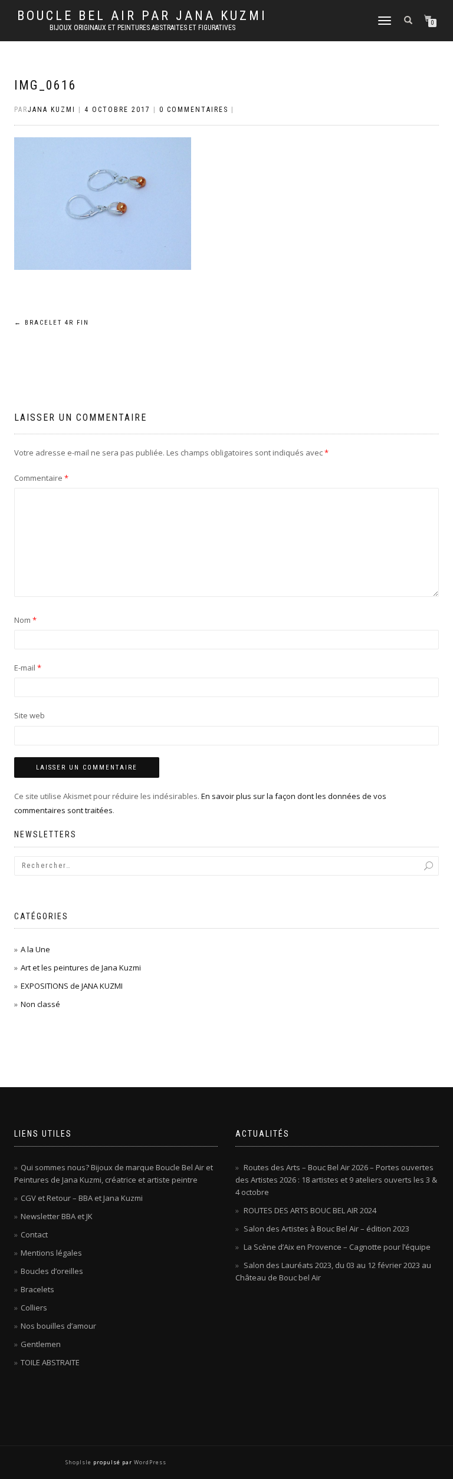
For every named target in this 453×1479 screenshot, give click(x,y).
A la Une (35, 949)
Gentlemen (41, 1344)
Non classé (40, 1004)
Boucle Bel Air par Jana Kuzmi (142, 16)
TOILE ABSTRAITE (50, 1362)
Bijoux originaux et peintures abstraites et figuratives (142, 28)
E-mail (27, 667)
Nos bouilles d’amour (58, 1325)
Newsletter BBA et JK (57, 1216)
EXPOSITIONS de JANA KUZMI (72, 986)
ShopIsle (79, 1462)
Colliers (34, 1307)
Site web (29, 715)
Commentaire (41, 478)
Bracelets (37, 1289)
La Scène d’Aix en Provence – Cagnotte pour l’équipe (337, 1247)
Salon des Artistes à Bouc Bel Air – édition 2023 (326, 1228)
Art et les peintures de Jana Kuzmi (81, 967)
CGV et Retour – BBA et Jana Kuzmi (82, 1198)
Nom (25, 620)
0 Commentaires (193, 109)
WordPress (149, 1462)
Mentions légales (51, 1252)
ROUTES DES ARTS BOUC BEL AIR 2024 (310, 1210)
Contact (34, 1234)
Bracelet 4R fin (51, 322)
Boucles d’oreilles (52, 1271)
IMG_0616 (45, 85)
